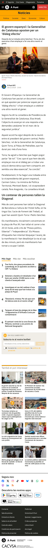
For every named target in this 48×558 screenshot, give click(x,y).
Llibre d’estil (29, 525)
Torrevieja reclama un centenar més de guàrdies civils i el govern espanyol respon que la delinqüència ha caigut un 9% (11, 415)
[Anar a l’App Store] (25, 495)
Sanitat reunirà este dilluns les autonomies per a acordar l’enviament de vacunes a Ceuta (35, 439)
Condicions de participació (11, 529)
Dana (23, 18)
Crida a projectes (31, 521)
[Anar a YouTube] (23, 481)
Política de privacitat (9, 533)
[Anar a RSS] (13, 485)
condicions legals (23, 348)
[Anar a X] (8, 481)
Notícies (24, 13)
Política (6, 18)
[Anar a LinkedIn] (8, 485)
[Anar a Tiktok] (18, 481)
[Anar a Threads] (32, 481)
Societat (15, 18)
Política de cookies (31, 533)
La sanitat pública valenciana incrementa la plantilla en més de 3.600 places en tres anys (35, 462)
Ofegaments (30, 2)
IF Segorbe (10, 2)
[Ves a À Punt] (11, 7)
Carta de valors (7, 525)
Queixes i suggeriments (33, 517)
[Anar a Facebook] (3, 481)
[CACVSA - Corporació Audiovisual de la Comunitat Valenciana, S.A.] (18, 546)
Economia (32, 18)
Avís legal (28, 529)
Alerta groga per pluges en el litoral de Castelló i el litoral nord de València (12, 462)
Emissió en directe (8, 517)
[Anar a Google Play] (9, 495)
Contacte (5, 509)
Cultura (42, 18)
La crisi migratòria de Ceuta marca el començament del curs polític (12, 438)
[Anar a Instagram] (13, 481)
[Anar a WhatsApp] (37, 481)
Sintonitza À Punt (31, 513)
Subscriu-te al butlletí (9, 521)
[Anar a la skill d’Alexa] (37, 495)
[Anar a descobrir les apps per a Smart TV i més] (11, 501)
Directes (43, 7)
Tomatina (40, 2)
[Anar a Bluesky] (27, 481)
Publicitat (28, 509)
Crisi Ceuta (20, 2)
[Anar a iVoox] (42, 481)
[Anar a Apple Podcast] (3, 485)
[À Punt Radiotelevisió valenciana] (13, 540)
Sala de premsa (7, 513)
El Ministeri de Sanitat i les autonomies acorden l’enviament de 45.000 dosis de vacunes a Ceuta (35, 388)
